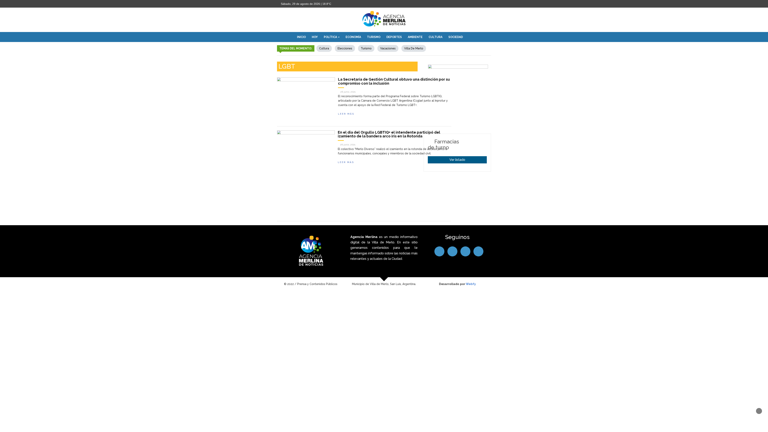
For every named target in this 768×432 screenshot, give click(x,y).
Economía (353, 37)
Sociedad (455, 37)
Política (331, 37)
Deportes (394, 37)
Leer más (346, 113)
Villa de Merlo (413, 48)
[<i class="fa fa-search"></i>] (470, 37)
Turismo (373, 37)
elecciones (345, 48)
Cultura (435, 37)
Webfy (471, 284)
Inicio (301, 37)
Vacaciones (388, 48)
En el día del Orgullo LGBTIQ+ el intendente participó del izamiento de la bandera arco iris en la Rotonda (389, 134)
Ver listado (457, 160)
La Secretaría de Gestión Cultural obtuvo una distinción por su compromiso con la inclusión (394, 81)
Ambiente (415, 37)
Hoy (315, 37)
